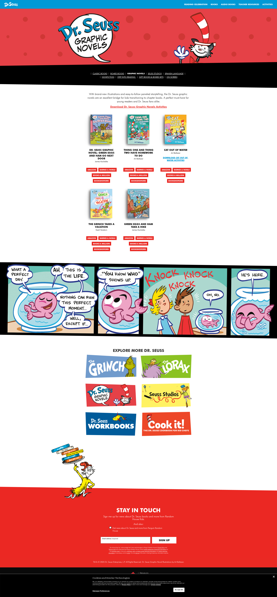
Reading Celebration (195, 4)
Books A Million (101, 175)
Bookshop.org (101, 181)
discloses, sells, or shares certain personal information (141, 551)
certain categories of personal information (155, 549)
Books (214, 4)
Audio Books (228, 4)
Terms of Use (112, 549)
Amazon (92, 170)
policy (128, 553)
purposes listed (116, 551)
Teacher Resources (249, 4)
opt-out (137, 553)
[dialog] (138, 585)
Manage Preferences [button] (101, 591)
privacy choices (156, 584)
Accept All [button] (179, 590)
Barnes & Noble (107, 170)
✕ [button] (273, 577)
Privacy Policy (161, 547)
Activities (267, 4)
